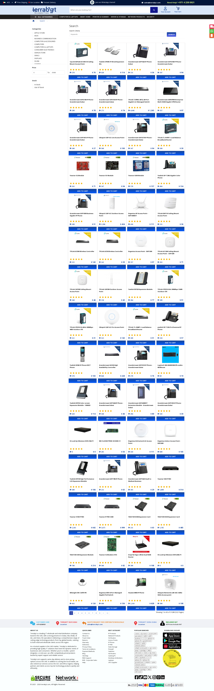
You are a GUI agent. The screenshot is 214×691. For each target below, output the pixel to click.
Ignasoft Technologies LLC (56, 688)
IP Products (112, 633)
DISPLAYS (38, 58)
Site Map (85, 656)
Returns (85, 640)
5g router (144, 633)
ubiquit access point (141, 648)
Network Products (114, 636)
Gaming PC (112, 656)
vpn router (153, 648)
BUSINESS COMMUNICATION (45, 38)
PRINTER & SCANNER (101, 17)
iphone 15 (151, 638)
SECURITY (150, 17)
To (48, 72)
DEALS (36, 55)
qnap (136, 650)
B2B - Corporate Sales (89, 660)
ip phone (137, 638)
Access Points (113, 640)
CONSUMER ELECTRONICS (44, 50)
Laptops (111, 660)
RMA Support (86, 658)
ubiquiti (137, 643)
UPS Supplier (112, 662)
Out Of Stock (39, 87)
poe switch (138, 636)
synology (143, 650)
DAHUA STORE (39, 53)
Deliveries (85, 645)
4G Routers (112, 654)
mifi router (138, 653)
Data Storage (112, 647)
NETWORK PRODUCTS (136, 17)
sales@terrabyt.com (95, 624)
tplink (143, 643)
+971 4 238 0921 (180, 2)
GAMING (37, 64)
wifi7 (150, 636)
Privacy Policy (87, 647)
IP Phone (111, 642)
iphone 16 (138, 641)
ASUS (36, 36)
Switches (111, 651)
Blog (83, 654)
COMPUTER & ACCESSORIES (44, 41)
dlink (149, 650)
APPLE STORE (39, 33)
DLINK (36, 61)
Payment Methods (88, 651)
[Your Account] (165, 9)
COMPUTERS (39, 44)
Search (42, 21)
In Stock (37, 85)
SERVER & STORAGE (118, 17)
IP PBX (110, 645)
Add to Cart (82, 77)
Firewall (110, 649)
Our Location (35, 2)
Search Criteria (74, 31)
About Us (85, 636)
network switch (140, 645)
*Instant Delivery (49, 2)
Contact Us (86, 633)
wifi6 (145, 636)
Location (63, 624)
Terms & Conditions (89, 649)
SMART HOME (85, 17)
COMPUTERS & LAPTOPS (68, 17)
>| (107, 613)
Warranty (85, 642)
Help (83, 662)
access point (153, 633)
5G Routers (112, 638)
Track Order (86, 638)
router (137, 633)
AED (8, 2)
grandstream (147, 641)
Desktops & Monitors (115, 658)
